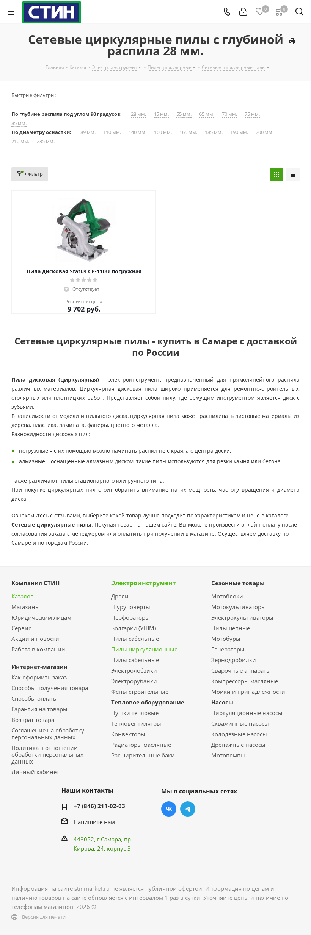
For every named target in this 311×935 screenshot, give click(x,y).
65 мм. (206, 114)
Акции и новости (35, 638)
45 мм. (161, 114)
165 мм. (188, 132)
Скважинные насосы (240, 723)
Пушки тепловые (135, 713)
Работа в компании (38, 649)
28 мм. (138, 114)
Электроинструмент (143, 583)
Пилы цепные (230, 628)
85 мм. (19, 123)
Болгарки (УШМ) (133, 628)
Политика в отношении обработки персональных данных (47, 754)
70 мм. (229, 114)
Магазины (25, 607)
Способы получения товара (49, 688)
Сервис (21, 628)
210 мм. (20, 141)
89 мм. (88, 132)
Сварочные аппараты (241, 670)
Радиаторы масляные (141, 744)
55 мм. (184, 114)
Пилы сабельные (135, 638)
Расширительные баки (143, 755)
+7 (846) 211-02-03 (99, 806)
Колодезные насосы (239, 734)
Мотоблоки (227, 596)
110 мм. (112, 132)
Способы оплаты (34, 698)
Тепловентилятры (136, 723)
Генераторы (228, 649)
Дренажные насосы (238, 744)
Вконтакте (168, 809)
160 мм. (163, 132)
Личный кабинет (35, 772)
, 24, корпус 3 (112, 848)
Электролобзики (134, 670)
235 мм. (46, 141)
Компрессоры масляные (244, 681)
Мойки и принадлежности (248, 691)
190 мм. (239, 132)
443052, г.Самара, (99, 839)
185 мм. (214, 132)
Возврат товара (32, 719)
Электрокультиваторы (242, 617)
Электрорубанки (134, 681)
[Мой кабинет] (243, 12)
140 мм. (137, 132)
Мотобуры (225, 638)
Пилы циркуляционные (144, 649)
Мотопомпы (228, 755)
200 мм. (264, 132)
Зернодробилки (233, 660)
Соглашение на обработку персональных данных (47, 733)
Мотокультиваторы (238, 607)
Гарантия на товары (39, 709)
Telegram (187, 809)
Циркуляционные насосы (247, 713)
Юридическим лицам (41, 617)
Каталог (22, 596)
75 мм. (252, 114)
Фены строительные (139, 691)
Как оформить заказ (39, 677)
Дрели (120, 596)
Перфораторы (130, 617)
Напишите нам (94, 822)
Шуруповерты (130, 607)
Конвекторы (128, 734)
